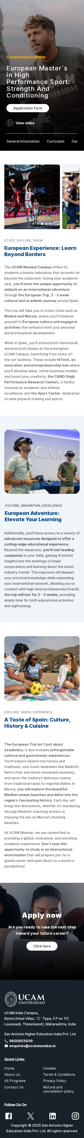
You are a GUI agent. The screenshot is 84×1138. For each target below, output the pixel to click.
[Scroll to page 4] (46, 224)
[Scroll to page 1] (33, 224)
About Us (12, 1074)
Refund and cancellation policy (58, 1089)
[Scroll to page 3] (42, 224)
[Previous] (13, 197)
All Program (14, 1081)
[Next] (71, 197)
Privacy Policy (54, 1081)
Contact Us (13, 1087)
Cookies (49, 1068)
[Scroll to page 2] (38, 224)
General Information (22, 141)
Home (9, 1068)
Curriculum (55, 141)
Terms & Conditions (59, 1074)
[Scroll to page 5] (51, 224)
